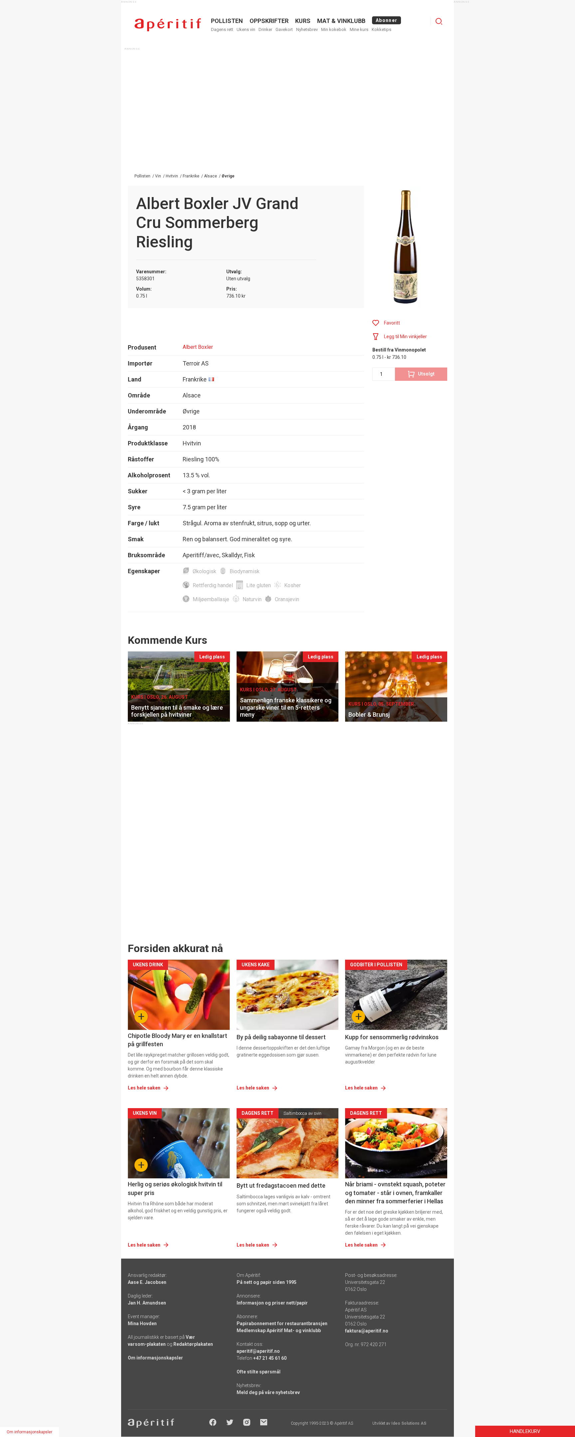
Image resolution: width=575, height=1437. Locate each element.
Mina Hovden (142, 1323)
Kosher (292, 585)
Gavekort (284, 29)
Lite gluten (258, 585)
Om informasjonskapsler (155, 1357)
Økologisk (204, 571)
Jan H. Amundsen (147, 1303)
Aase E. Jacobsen (147, 1282)
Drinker (265, 29)
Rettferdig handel (213, 585)
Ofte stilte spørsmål (259, 1371)
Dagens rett (222, 29)
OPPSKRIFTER (269, 20)
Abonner (386, 20)
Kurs (302, 20)
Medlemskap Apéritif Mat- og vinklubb (279, 1330)
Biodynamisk (245, 571)
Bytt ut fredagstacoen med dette (281, 1185)
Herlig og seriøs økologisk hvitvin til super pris (175, 1188)
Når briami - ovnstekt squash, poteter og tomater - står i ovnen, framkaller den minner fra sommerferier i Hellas (395, 1192)
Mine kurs (359, 29)
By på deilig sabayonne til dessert (281, 1037)
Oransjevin (287, 599)
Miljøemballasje (211, 599)
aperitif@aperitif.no (258, 1351)
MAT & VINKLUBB (341, 20)
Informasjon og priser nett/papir (272, 1303)
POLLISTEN (227, 20)
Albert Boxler (198, 347)
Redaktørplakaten (193, 1344)
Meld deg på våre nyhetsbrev (268, 1392)
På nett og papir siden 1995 (266, 1282)
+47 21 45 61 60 (270, 1358)
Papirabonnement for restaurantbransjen (282, 1323)
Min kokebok (333, 29)
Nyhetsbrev (307, 29)
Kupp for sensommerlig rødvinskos (392, 1037)
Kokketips (381, 29)
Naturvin (252, 599)
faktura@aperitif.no (366, 1330)
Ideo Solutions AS (408, 1423)
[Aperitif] (167, 24)
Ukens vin (246, 29)
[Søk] (439, 21)
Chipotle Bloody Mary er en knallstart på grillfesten (177, 1040)
